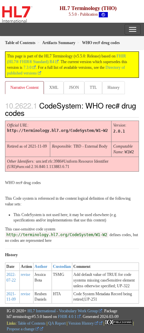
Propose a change (21, 329)
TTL (93, 87)
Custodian (62, 266)
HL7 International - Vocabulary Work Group (62, 311)
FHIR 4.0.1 (67, 316)
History (113, 87)
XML (53, 87)
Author (40, 266)
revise (25, 274)
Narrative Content (24, 87)
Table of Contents (32, 323)
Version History (81, 323)
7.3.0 (27, 67)
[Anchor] (30, 112)
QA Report (57, 323)
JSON (74, 87)
